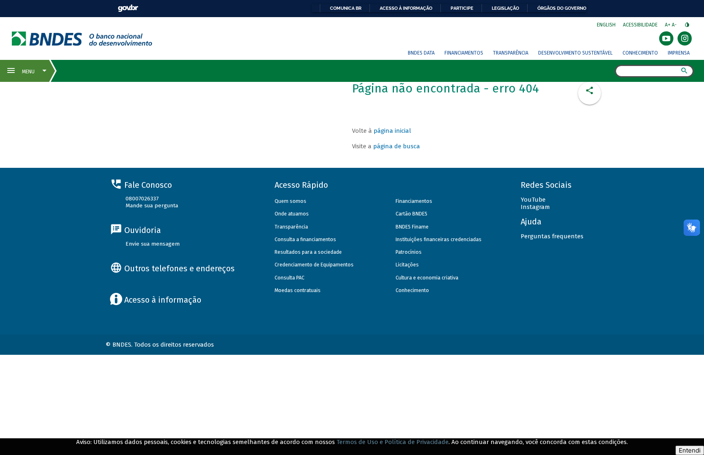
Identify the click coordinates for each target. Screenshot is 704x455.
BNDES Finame (412, 227)
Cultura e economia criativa (427, 278)
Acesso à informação (406, 8)
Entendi (690, 450)
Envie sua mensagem (152, 243)
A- (675, 25)
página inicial (392, 130)
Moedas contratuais (298, 290)
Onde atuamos (292, 214)
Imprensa (679, 53)
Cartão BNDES (411, 214)
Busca (607, 72)
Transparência (510, 53)
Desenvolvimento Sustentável (575, 53)
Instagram (535, 207)
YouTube (533, 199)
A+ (668, 25)
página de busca (396, 146)
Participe (462, 8)
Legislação (505, 8)
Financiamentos (463, 53)
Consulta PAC (289, 278)
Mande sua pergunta (151, 205)
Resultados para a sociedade (308, 252)
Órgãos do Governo (561, 8)
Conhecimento (640, 53)
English (606, 25)
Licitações (407, 265)
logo (82, 38)
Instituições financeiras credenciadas (439, 239)
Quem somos (290, 201)
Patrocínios (409, 252)
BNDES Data (421, 53)
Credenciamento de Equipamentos (314, 265)
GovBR (128, 8)
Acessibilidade (640, 25)
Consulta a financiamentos (305, 239)
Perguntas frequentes (552, 236)
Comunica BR (345, 8)
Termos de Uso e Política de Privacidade (393, 442)
